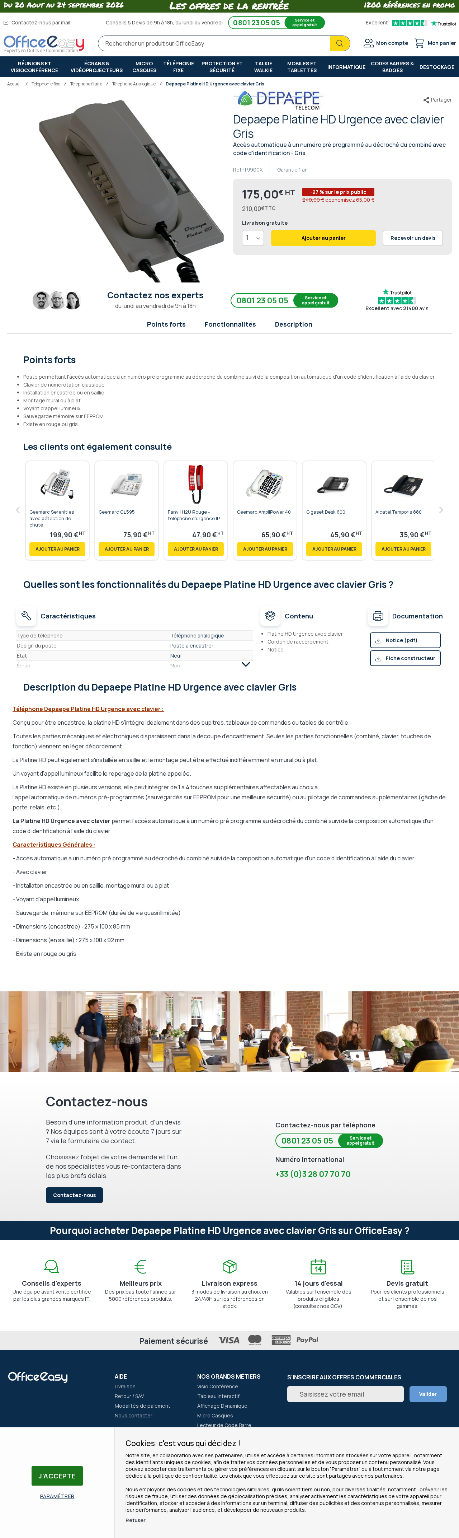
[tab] (230, 359)
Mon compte (392, 42)
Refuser (136, 1520)
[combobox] (224, 43)
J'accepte (57, 1476)
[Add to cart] (57, 549)
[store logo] (44, 44)
